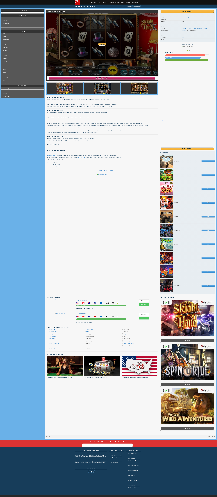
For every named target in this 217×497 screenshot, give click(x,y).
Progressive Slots (199, 28)
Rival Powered (5, 93)
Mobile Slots (205, 28)
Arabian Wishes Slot (53, 331)
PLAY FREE (100, 170)
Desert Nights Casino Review (133, 480)
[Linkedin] (210, 436)
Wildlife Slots (5, 80)
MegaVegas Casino (81, 300)
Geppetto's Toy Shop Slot (54, 343)
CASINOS (111, 170)
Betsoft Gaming (6, 88)
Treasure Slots (5, 77)
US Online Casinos (115, 452)
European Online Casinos (117, 460)
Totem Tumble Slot (127, 341)
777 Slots (4, 33)
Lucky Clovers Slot (89, 329)
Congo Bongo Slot (52, 336)
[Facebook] (207, 436)
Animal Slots (5, 44)
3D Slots (194, 28)
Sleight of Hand (89, 345)
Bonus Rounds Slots (6, 26)
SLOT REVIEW (187, 340)
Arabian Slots (5, 47)
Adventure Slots (6, 39)
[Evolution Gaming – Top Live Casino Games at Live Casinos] (65, 366)
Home (123, 6)
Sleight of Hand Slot (187, 337)
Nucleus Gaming (136, 6)
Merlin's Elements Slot (90, 333)
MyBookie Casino (131, 458)
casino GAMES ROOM (81, 157)
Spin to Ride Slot (89, 346)
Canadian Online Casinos (116, 455)
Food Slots (5, 61)
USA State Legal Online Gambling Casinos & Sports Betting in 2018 (136, 377)
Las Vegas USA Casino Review (134, 482)
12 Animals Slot (52, 329)
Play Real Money (101, 78)
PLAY (208, 161)
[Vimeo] (79, 495)
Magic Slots (5, 69)
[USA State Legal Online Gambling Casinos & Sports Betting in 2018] (139, 366)
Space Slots (5, 74)
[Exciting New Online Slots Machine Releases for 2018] (102, 366)
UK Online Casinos (115, 462)
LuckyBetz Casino (81, 313)
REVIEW (105, 170)
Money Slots (5, 72)
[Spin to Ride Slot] (187, 362)
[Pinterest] (214, 436)
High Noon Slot (52, 345)
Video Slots (184, 28)
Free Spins (184, 30)
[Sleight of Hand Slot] (187, 318)
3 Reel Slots (5, 17)
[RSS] (76, 495)
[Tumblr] (211, 436)
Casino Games (129, 6)
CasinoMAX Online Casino (133, 453)
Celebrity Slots (5, 55)
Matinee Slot (88, 331)
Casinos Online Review (51, 155)
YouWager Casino (131, 455)
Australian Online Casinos (117, 457)
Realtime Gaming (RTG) (7, 96)
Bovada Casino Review (132, 463)
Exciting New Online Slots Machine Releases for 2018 (96, 377)
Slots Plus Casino (131, 485)
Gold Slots (5, 66)
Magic (183, 37)
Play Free (102, 44)
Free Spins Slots (6, 28)
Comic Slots (5, 58)
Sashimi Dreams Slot (90, 340)
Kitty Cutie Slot (52, 348)
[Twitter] (208, 436)
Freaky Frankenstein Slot (53, 340)
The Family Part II (127, 334)
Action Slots (5, 36)
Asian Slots (5, 50)
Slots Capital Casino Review (133, 465)
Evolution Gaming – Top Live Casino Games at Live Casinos (60, 377)
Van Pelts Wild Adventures (129, 343)
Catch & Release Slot (53, 334)
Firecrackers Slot (52, 338)
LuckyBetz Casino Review (133, 470)
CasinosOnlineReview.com (58, 166)
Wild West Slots (6, 83)
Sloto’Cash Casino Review (133, 460)
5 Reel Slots (189, 28)
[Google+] (213, 436)
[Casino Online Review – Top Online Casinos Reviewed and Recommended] (77, 2)
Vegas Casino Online (132, 487)
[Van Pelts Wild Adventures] (187, 406)
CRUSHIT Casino (131, 490)
